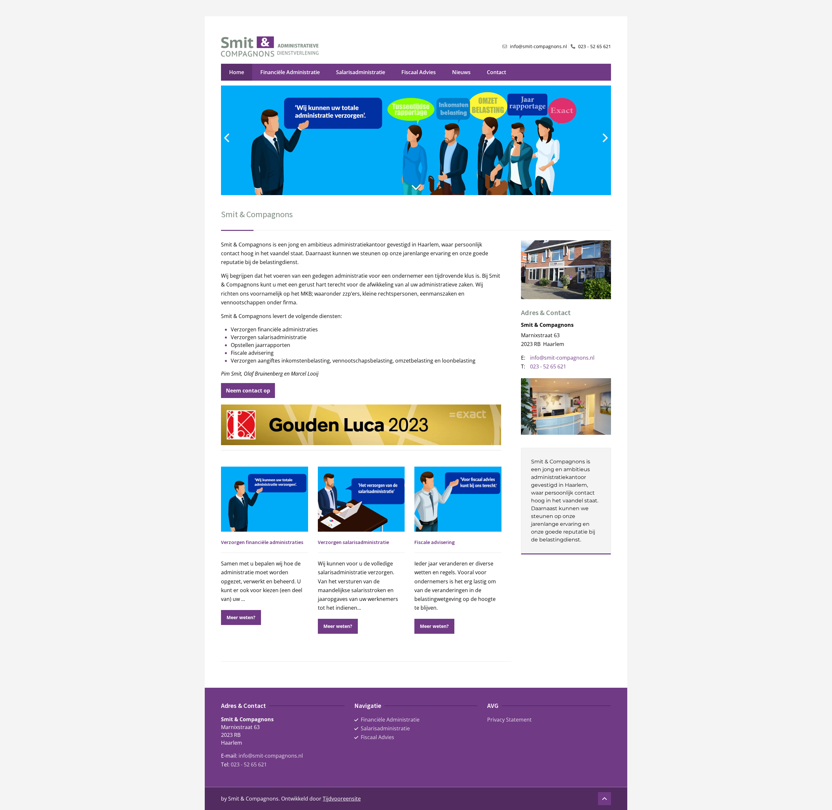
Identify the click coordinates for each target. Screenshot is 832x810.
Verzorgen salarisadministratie (353, 542)
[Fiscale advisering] (457, 499)
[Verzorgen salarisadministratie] (361, 499)
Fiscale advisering (434, 542)
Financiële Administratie (290, 72)
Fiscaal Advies (418, 72)
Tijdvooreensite (342, 798)
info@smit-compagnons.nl (271, 755)
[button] (241, 617)
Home (236, 72)
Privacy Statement (509, 719)
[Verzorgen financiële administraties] (264, 499)
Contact (496, 72)
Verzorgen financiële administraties (262, 542)
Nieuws (461, 72)
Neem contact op (248, 390)
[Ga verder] (416, 186)
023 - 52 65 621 (249, 764)
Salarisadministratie (360, 72)
